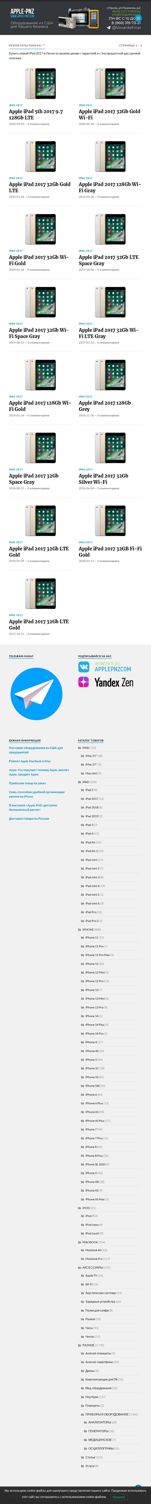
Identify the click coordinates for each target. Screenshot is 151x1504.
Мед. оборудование (98, 1388)
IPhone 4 (91, 1042)
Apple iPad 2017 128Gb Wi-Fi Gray (110, 187)
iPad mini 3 (92, 877)
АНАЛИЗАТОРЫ (99, 1422)
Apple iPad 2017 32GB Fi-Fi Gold (110, 552)
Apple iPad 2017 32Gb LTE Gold (39, 552)
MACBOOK (90, 1242)
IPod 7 (89, 1215)
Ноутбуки (91, 1397)
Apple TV (91, 1275)
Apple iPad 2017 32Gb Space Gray (34, 479)
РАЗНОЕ (88, 1345)
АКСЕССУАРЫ (92, 1267)
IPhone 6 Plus (94, 1103)
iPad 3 (89, 824)
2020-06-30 (86, 124)
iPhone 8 (91, 1146)
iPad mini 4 (92, 886)
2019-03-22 (86, 342)
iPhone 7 (91, 1129)
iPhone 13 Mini (95, 998)
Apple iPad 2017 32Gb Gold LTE (40, 187)
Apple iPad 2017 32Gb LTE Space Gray (109, 260)
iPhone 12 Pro (94, 981)
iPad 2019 (91, 816)
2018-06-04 (86, 488)
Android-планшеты (98, 1353)
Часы (89, 1328)
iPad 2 (89, 789)
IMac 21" (91, 755)
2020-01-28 (16, 196)
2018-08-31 (16, 488)
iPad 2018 (91, 807)
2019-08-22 (16, 342)
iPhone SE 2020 (95, 1164)
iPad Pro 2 (92, 920)
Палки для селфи (97, 1310)
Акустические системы (100, 1293)
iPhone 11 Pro (94, 946)
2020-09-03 (16, 124)
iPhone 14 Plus (94, 1024)
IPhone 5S (91, 1077)
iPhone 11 (91, 937)
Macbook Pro (94, 1258)
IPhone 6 (91, 1094)
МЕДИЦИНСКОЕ (100, 1439)
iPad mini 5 (92, 894)
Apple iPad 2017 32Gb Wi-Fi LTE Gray (109, 333)
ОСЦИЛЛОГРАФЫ (101, 1448)
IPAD (85, 782)
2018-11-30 (86, 415)
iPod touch (92, 1233)
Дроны (90, 1370)
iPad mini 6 (92, 903)
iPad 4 (89, 833)
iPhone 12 (91, 963)
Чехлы (89, 1336)
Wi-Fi (89, 1284)
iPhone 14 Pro (94, 1033)
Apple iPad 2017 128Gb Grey (105, 406)
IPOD (86, 1208)
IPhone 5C (92, 1068)
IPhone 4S (91, 1051)
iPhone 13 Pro (94, 1007)
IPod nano (92, 1224)
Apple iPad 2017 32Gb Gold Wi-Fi (109, 115)
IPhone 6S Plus (94, 1120)
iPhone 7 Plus (94, 1138)
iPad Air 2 (91, 851)
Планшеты (92, 1405)
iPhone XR (92, 1181)
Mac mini (91, 773)
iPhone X (91, 1173)
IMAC (86, 747)
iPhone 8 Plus (94, 1155)
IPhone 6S (91, 1112)
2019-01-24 (16, 415)
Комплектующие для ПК (101, 1379)
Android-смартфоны (99, 1362)
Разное (90, 1319)
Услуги (89, 1466)
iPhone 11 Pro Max (97, 955)
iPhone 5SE (92, 1085)
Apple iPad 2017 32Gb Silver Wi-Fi (103, 479)
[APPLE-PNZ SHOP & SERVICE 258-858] (75, 18)
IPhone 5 (91, 1059)
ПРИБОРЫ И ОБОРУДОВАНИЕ (107, 1414)
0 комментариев (38, 124)
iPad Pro (90, 912)
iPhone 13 (91, 990)
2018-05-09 (16, 561)
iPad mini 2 (92, 868)
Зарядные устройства (100, 1301)
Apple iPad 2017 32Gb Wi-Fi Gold (39, 260)
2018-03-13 (86, 561)
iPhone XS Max (95, 1199)
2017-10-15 (16, 633)
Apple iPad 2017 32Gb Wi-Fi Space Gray (39, 333)
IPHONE (88, 929)
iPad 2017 (16, 105)
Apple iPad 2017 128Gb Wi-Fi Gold (40, 406)
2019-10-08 (86, 269)
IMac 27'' (91, 764)
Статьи (90, 1457)
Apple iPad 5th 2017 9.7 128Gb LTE (36, 115)
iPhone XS (91, 1190)
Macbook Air (93, 1250)
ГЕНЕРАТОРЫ (98, 1431)
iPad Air (90, 842)
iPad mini (91, 859)
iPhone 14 (91, 1016)
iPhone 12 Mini (95, 972)
